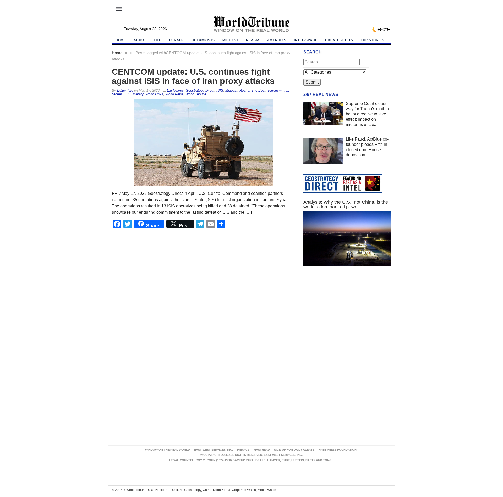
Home (117, 53)
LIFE (157, 40)
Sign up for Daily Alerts (294, 449)
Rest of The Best (252, 90)
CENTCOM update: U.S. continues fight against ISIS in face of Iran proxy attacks (193, 76)
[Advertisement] (347, 319)
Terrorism (274, 90)
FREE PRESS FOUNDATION (338, 449)
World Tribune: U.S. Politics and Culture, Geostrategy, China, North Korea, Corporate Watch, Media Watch (200, 490)
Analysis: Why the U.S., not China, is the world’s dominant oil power (345, 204)
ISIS (219, 90)
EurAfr (176, 40)
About (140, 40)
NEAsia (253, 40)
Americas (276, 40)
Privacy (243, 449)
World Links (154, 94)
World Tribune (195, 94)
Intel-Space (306, 40)
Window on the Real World (167, 449)
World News (174, 94)
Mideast (230, 40)
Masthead (262, 449)
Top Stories (372, 40)
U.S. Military (134, 94)
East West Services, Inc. (213, 449)
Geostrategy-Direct (200, 90)
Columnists (203, 40)
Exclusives (175, 90)
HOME (121, 40)
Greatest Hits (339, 40)
